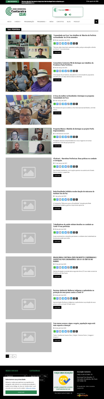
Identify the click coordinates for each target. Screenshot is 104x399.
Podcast (77, 22)
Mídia (51, 22)
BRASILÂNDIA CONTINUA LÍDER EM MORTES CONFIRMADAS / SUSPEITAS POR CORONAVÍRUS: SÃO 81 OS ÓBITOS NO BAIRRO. (75, 259)
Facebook (10, 376)
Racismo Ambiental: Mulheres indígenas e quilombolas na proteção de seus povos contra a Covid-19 (73, 291)
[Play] (65, 14)
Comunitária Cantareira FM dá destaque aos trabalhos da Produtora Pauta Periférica (73, 64)
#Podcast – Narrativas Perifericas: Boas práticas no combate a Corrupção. (75, 160)
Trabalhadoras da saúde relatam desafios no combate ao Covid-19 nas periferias (73, 225)
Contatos (60, 22)
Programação (29, 22)
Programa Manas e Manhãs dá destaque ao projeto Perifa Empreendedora (73, 130)
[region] (21, 386)
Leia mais (57, 52)
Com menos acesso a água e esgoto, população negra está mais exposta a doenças (74, 324)
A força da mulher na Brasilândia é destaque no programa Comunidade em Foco (73, 97)
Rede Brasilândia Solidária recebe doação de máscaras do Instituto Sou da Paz (73, 192)
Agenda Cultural (36, 376)
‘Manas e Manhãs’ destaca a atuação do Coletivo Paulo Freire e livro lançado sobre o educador (43, 2)
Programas (41, 22)
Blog (69, 22)
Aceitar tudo (21, 392)
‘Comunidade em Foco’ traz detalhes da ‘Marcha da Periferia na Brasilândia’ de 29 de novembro (74, 36)
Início (9, 22)
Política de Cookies (31, 388)
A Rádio (17, 22)
